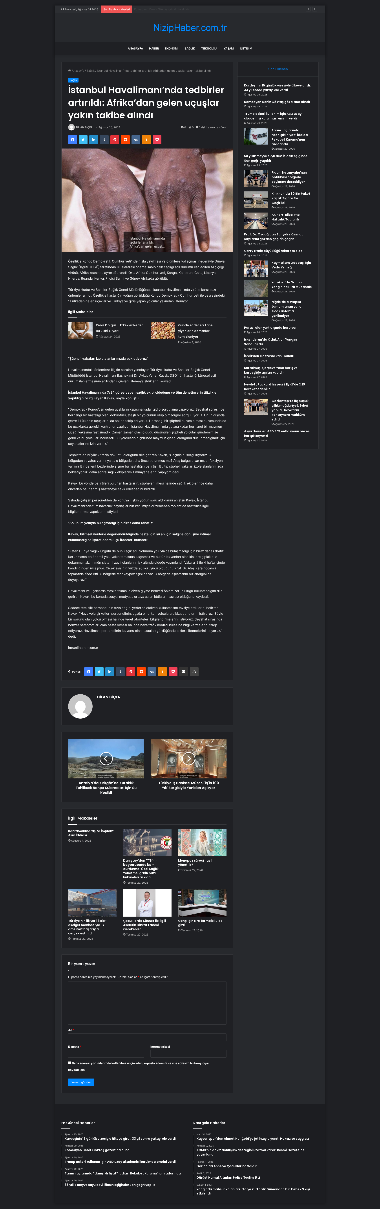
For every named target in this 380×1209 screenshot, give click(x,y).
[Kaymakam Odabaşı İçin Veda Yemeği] (256, 269)
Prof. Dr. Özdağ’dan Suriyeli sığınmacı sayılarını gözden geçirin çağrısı (274, 236)
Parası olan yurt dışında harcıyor (270, 327)
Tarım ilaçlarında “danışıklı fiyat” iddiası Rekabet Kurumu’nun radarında (290, 137)
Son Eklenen (278, 69)
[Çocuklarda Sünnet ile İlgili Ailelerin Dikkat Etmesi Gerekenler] (147, 903)
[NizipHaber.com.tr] (190, 27)
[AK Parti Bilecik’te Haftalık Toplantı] (256, 221)
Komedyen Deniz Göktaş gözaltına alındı (277, 102)
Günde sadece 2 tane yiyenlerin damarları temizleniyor (195, 331)
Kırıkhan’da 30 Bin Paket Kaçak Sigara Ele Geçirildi (291, 198)
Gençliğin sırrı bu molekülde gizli (200, 923)
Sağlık (190, 48)
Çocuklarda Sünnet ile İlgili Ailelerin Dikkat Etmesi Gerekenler (144, 925)
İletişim (246, 48)
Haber (154, 48)
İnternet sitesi (160, 1046)
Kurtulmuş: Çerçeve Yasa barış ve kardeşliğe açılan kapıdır (271, 370)
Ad (71, 1030)
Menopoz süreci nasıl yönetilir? (195, 862)
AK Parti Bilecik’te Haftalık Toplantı (286, 217)
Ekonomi (172, 48)
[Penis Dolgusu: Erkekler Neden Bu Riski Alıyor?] (80, 330)
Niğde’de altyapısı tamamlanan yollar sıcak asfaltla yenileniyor (287, 309)
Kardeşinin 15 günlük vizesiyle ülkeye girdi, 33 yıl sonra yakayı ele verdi (277, 87)
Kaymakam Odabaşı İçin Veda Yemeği (291, 265)
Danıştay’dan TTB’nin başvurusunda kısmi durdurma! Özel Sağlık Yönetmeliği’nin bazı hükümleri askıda (141, 868)
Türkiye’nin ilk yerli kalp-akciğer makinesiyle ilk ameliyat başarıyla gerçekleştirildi (87, 927)
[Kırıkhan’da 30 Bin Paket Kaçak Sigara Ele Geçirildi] (256, 199)
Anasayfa (135, 48)
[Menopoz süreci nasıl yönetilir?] (202, 842)
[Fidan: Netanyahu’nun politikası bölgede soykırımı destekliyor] (256, 178)
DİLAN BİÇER (84, 127)
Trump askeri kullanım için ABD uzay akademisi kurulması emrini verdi (181, 9)
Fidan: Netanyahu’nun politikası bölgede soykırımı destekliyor (289, 177)
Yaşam (229, 48)
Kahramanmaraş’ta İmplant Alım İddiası (91, 833)
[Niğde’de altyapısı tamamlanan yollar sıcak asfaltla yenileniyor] (256, 308)
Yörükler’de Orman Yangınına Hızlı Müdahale (292, 284)
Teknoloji (209, 48)
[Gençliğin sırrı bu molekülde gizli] (202, 903)
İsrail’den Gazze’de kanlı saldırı (269, 356)
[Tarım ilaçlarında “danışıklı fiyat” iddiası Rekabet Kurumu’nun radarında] (256, 136)
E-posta (74, 1046)
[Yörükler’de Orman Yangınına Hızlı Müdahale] (256, 288)
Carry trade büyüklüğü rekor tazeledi (273, 251)
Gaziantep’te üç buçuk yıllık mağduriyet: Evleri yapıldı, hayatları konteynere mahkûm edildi (290, 410)
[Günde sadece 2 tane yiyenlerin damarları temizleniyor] (163, 330)
